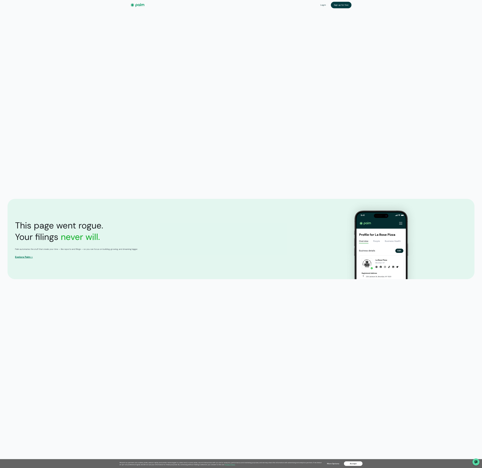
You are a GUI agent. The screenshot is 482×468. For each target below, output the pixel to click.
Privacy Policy (230, 465)
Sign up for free (341, 5)
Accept (353, 463)
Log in (323, 5)
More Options (333, 463)
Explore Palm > (24, 257)
